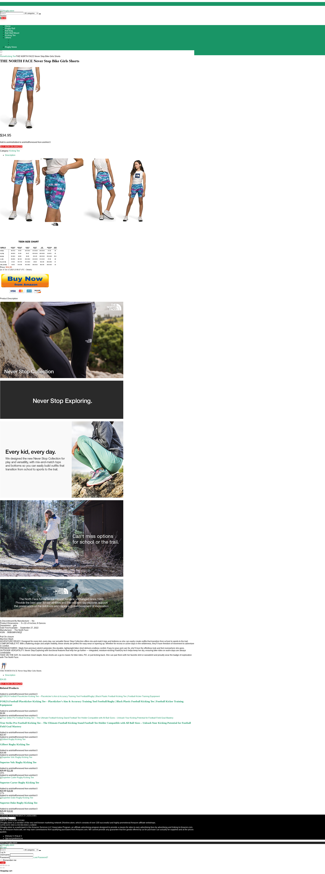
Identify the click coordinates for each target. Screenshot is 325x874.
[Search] (40, 13)
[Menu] (1, 51)
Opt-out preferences (14, 838)
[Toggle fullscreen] (6, 865)
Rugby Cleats (16, 40)
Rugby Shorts (16, 44)
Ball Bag (9, 31)
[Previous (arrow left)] (1, 867)
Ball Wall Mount (12, 33)
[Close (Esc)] (1, 865)
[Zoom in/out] (9, 865)
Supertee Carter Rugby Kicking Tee (19, 782)
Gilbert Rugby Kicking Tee (15, 744)
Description (10, 155)
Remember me (9, 860)
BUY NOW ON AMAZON (11, 146)
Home (8, 26)
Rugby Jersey (16, 42)
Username (4, 855)
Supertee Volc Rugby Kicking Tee (18, 762)
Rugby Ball (10, 28)
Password (4, 857)
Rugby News (11, 47)
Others (8, 38)
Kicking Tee (10, 35)
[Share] (4, 865)
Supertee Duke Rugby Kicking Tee (18, 802)
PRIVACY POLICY (13, 836)
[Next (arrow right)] (4, 867)
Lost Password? (41, 857)
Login (3, 863)
